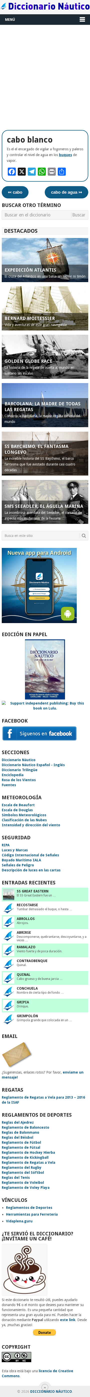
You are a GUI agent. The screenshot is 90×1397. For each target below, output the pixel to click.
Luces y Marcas (15, 850)
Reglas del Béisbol (17, 1137)
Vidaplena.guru (19, 1221)
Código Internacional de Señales (30, 855)
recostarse (27, 905)
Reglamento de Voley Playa (26, 1188)
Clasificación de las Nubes (24, 820)
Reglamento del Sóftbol (23, 1173)
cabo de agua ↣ (66, 192)
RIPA (6, 845)
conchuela (27, 988)
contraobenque (32, 961)
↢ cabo (15, 192)
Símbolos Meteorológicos (24, 815)
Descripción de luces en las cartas (31, 870)
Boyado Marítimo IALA (21, 860)
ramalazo (26, 947)
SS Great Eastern (32, 891)
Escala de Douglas (17, 810)
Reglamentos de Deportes (29, 1208)
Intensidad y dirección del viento (31, 825)
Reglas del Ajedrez (18, 1122)
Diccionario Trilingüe (20, 770)
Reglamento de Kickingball (25, 1157)
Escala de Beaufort (18, 805)
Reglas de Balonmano (20, 1132)
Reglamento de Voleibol (23, 1183)
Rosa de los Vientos (19, 780)
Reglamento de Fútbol (21, 1142)
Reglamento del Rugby (22, 1168)
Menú (10, 20)
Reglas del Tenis (16, 1178)
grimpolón (27, 1016)
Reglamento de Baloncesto (25, 1127)
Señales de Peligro (18, 865)
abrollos (26, 919)
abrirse (24, 932)
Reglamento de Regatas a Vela (28, 1162)
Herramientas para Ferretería (32, 1214)
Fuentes (9, 785)
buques (65, 155)
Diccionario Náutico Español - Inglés (33, 765)
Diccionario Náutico (19, 760)
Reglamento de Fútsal (21, 1147)
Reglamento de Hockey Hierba (28, 1152)
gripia (23, 1002)
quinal (23, 975)
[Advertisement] (45, 76)
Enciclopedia (13, 775)
